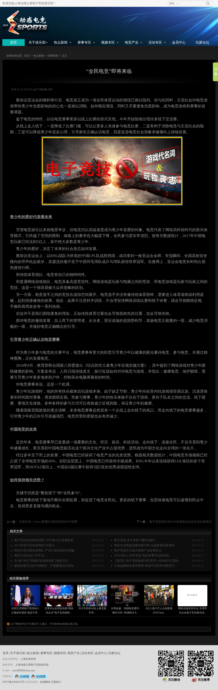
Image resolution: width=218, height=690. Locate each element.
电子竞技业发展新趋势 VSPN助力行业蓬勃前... (45, 540)
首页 (13, 42)
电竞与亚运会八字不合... (30, 555)
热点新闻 (60, 42)
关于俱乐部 (37, 42)
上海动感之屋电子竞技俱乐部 (32, 664)
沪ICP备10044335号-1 (15, 681)
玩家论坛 (202, 42)
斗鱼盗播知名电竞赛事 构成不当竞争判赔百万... (145, 565)
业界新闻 (52, 55)
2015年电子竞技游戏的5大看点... (35, 545)
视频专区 (108, 42)
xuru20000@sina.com (23, 670)
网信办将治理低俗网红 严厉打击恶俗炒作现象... (45, 550)
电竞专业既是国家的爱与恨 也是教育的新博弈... (145, 545)
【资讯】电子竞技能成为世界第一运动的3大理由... (147, 560)
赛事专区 (84, 42)
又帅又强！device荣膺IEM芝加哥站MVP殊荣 (48, 521)
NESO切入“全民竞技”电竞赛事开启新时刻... (143, 555)
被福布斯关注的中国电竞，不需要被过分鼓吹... (45, 565)
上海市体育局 (28, 658)
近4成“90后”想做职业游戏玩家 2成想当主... (42, 560)
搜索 (208, 3)
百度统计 (56, 681)
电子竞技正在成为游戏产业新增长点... (139, 550)
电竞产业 (131, 42)
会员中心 (179, 42)
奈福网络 (45, 681)
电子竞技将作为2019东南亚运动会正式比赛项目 (180, 521)
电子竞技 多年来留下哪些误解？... (136, 540)
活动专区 (155, 42)
